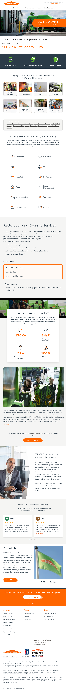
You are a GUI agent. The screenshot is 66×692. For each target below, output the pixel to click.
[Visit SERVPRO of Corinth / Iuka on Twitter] (28, 603)
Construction (7, 626)
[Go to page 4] (34, 539)
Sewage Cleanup (12, 124)
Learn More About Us (14, 268)
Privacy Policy (48, 616)
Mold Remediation (9, 619)
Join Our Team (11, 272)
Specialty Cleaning (9, 632)
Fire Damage (7, 616)
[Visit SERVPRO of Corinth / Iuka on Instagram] (33, 603)
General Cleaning (9, 635)
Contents (9, 128)
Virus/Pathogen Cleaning (42, 124)
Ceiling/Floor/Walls (31, 126)
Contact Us (48, 8)
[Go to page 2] (31, 539)
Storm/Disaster (8, 622)
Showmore (7, 424)
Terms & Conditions (50, 613)
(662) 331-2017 (56, 3)
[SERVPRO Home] (11, 3)
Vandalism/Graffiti (53, 126)
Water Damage (8, 613)
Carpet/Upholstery (19, 126)
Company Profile (29, 613)
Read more (39, 533)
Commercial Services (14, 276)
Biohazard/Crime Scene (25, 124)
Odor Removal (42, 126)
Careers (26, 616)
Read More (10, 580)
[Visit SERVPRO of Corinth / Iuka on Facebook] (37, 603)
